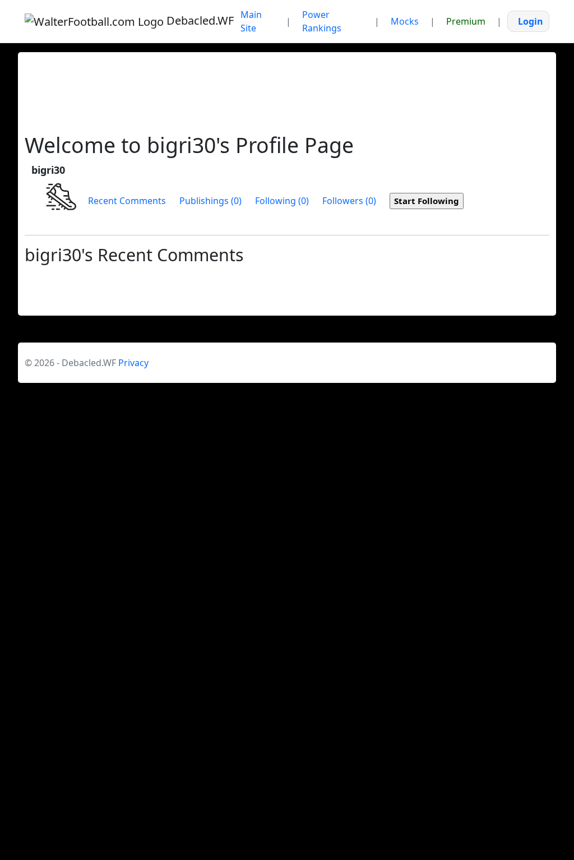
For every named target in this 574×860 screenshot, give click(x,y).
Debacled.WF (195, 20)
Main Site (251, 21)
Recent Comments (127, 201)
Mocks (405, 21)
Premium (465, 21)
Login (530, 21)
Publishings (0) (210, 201)
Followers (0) (349, 201)
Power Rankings (321, 21)
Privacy (133, 363)
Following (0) (282, 201)
